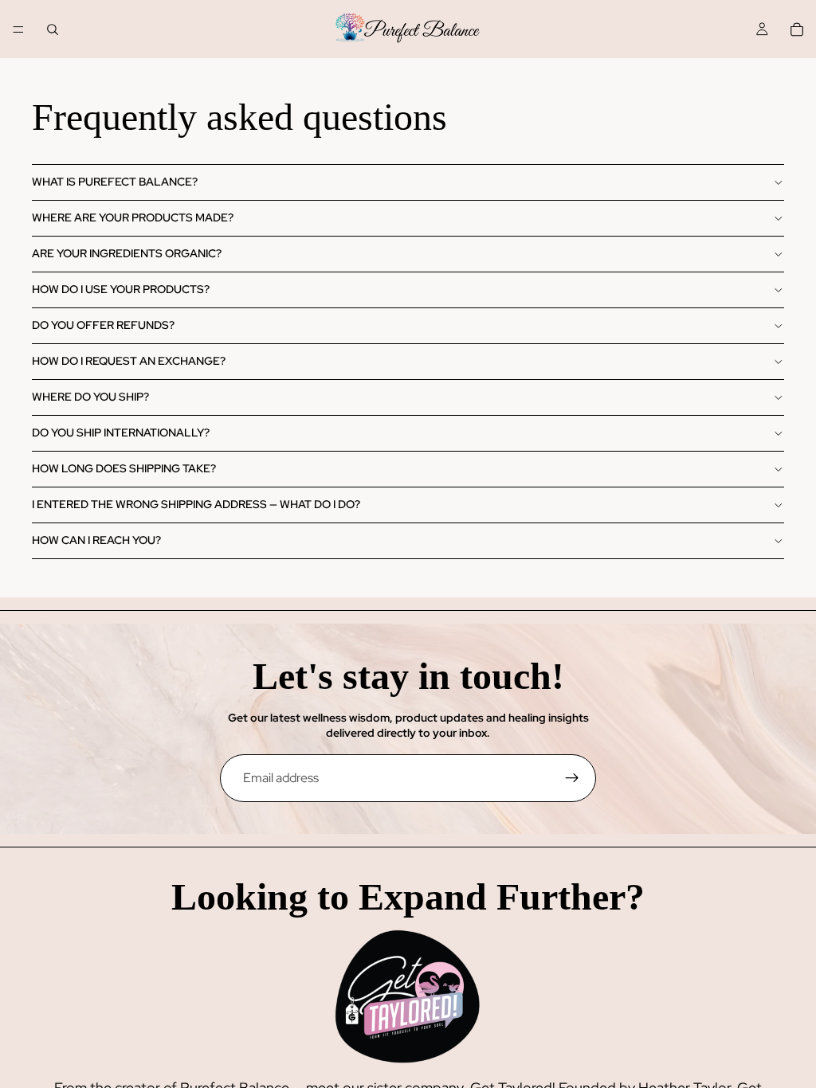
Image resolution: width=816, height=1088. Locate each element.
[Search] (52, 29)
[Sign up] (572, 778)
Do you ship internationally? (121, 432)
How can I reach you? (96, 540)
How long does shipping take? (124, 468)
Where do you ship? (90, 396)
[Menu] (18, 29)
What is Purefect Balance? (115, 181)
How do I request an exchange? (129, 361)
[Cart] (796, 29)
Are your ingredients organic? (127, 253)
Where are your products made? (132, 217)
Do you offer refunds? (103, 325)
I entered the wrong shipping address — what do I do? (196, 504)
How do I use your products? (121, 289)
